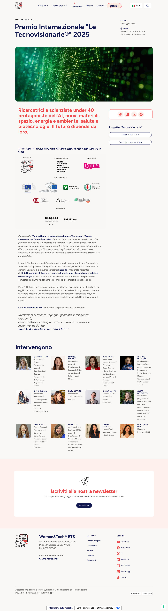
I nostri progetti (59, 5)
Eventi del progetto (127, 142)
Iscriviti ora (84, 505)
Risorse (89, 5)
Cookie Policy (147, 593)
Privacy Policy (135, 593)
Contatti (101, 5)
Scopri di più (127, 134)
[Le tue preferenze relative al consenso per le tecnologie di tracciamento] (163, 606)
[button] (136, 5)
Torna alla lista (29, 19)
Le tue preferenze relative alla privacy (95, 608)
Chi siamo (43, 5)
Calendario (76, 6)
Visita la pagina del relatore (28, 357)
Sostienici (114, 5)
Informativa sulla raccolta (60, 608)
